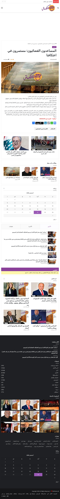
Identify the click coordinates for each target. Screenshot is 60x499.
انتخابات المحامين (46, 441)
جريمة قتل (30, 441)
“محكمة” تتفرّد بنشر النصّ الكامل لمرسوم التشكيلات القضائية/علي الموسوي (29, 232)
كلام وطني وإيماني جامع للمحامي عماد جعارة (30, 178)
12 (37, 206)
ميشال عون (8, 443)
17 (52, 209)
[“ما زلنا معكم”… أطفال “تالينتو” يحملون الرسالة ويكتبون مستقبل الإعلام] (49, 405)
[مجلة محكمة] (48, 7)
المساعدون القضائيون (41, 129)
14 (22, 206)
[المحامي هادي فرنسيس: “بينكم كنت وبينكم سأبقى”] (48, 171)
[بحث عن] (58, 8)
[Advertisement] (30, 29)
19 (37, 209)
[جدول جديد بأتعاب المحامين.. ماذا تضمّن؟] (52, 255)
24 (52, 212)
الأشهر (49, 226)
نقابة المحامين (48, 446)
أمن (57, 370)
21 (22, 209)
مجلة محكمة (25, 443)
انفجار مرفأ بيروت (37, 441)
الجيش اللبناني (55, 441)
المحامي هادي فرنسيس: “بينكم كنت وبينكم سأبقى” (49, 178)
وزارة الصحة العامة (28, 446)
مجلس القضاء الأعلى (17, 443)
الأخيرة (30, 226)
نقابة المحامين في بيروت (39, 446)
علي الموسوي (8, 441)
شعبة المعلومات (16, 441)
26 (37, 212)
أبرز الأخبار (55, 368)
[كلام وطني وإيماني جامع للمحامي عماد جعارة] (30, 171)
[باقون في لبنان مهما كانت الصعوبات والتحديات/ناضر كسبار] (43, 289)
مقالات (56, 387)
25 (45, 212)
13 (30, 206)
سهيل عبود (23, 441)
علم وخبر (56, 380)
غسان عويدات (49, 443)
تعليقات (11, 226)
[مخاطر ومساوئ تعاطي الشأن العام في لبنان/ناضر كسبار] (10, 427)
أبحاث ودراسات (54, 365)
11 (45, 206)
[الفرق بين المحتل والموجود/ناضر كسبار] (16, 317)
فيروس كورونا (42, 443)
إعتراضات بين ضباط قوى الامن (13, 177)
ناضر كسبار (55, 446)
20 (30, 209)
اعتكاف (52, 129)
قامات (56, 382)
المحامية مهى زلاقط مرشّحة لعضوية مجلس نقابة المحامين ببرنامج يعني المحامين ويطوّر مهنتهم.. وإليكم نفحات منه (27, 1)
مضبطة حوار (55, 384)
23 (7, 209)
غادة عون (56, 443)
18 (45, 209)
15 (14, 206)
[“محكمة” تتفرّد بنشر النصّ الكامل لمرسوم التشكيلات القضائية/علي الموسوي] (52, 234)
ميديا (57, 389)
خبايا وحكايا (55, 375)
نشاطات (56, 392)
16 (7, 206)
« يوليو (55, 219)
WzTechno (55, 491)
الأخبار (49, 43)
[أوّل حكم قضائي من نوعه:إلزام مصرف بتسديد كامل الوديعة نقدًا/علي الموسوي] (52, 248)
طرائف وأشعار (54, 377)
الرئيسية (53, 43)
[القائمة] (2, 8)
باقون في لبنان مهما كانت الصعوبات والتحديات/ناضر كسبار (44, 299)
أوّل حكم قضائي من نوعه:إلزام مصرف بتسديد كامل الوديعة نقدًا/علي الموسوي (29, 246)
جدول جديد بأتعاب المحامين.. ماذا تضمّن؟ (37, 253)
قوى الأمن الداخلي (33, 443)
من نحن (3, 493)
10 (52, 206)
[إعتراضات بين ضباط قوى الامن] (12, 171)
